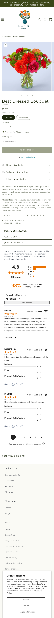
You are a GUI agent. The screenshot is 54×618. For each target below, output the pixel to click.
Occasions (9, 481)
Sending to (11, 136)
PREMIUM (24, 117)
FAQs (7, 529)
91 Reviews (19, 277)
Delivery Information (14, 546)
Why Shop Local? (12, 540)
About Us (9, 492)
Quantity (6, 123)
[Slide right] (32, 96)
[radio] (39, 267)
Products (9, 486)
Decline (25, 606)
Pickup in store (22, 132)
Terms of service (12, 569)
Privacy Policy (11, 552)
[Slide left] (21, 96)
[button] (39, 19)
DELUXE (9, 117)
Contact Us (10, 535)
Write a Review (27, 302)
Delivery (9, 132)
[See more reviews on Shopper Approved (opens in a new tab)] (21, 384)
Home (4, 36)
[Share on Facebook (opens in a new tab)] (13, 384)
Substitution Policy (13, 563)
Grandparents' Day (13, 475)
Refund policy (11, 557)
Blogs (7, 513)
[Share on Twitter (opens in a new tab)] (17, 384)
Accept (26, 599)
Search (8, 508)
